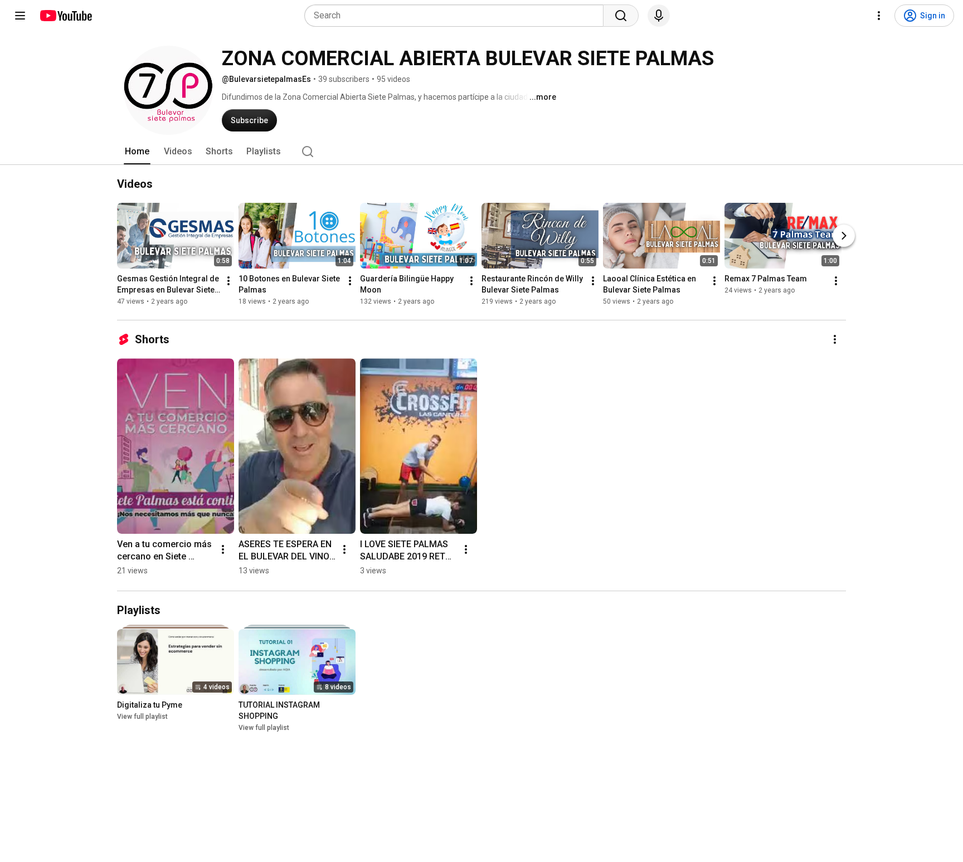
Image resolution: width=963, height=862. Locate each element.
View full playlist (142, 716)
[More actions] (228, 281)
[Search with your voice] (659, 15)
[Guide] (20, 15)
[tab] (137, 151)
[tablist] (481, 151)
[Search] (621, 15)
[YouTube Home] (65, 15)
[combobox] (457, 15)
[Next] (844, 236)
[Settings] (879, 15)
